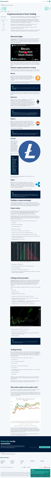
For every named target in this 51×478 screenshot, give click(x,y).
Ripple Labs (12, 184)
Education (12, 462)
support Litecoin (21, 176)
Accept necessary (34, 475)
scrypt (12, 149)
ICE (39, 351)
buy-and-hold (21, 434)
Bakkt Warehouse (37, 352)
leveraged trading (28, 205)
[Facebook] (28, 467)
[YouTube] (22, 467)
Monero (4, 25)
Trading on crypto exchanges (3, 30)
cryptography (34, 17)
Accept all (47, 475)
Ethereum (12, 99)
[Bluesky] (29, 467)
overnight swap (14, 293)
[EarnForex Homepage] (4, 1)
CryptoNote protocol (14, 124)
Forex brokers (13, 280)
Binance (30, 353)
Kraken (21, 203)
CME (36, 351)
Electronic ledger (3, 18)
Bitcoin (3, 22)
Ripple (3, 28)
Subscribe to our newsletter (44, 447)
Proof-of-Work (27, 112)
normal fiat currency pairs (15, 281)
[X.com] (26, 467)
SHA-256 (15, 149)
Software (2, 462)
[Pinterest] (24, 467)
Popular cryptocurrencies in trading (4, 20)
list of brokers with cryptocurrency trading (23, 341)
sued (36, 194)
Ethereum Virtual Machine (23, 104)
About (21, 462)
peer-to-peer (24, 20)
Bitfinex (15, 203)
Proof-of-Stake (14, 113)
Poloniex (18, 203)
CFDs (34, 281)
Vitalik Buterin (24, 99)
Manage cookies (41, 475)
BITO (24, 380)
